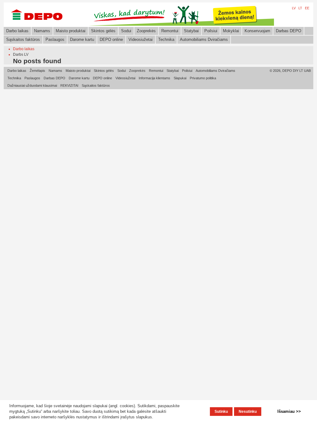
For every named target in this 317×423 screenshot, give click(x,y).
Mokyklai (231, 30)
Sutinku (221, 411)
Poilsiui (210, 30)
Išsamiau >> (289, 411)
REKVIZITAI (69, 85)
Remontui (169, 30)
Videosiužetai (140, 39)
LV (294, 8)
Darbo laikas (17, 30)
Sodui (126, 30)
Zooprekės (146, 30)
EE (307, 8)
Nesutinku (248, 411)
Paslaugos (55, 39)
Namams (42, 30)
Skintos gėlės (103, 30)
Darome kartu (82, 39)
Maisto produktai (70, 30)
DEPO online (111, 39)
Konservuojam (257, 30)
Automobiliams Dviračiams (204, 39)
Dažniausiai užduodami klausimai (32, 85)
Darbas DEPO (288, 30)
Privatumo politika (203, 78)
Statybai (191, 30)
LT (300, 8)
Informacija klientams (154, 78)
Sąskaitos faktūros (23, 39)
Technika (166, 39)
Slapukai (180, 78)
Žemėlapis (37, 70)
